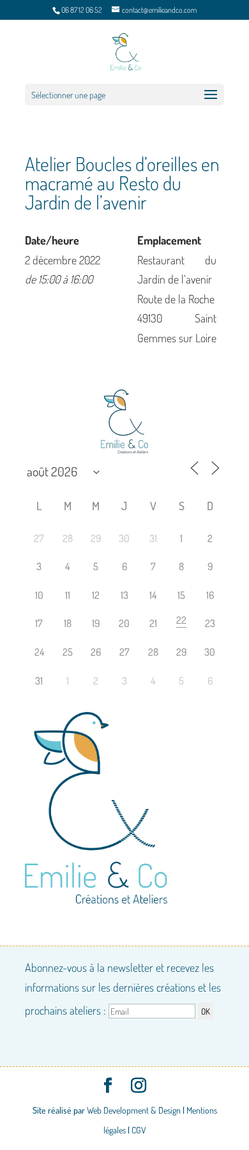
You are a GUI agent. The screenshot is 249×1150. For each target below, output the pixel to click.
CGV (139, 1129)
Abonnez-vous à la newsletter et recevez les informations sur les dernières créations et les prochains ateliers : (123, 988)
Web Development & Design (134, 1110)
